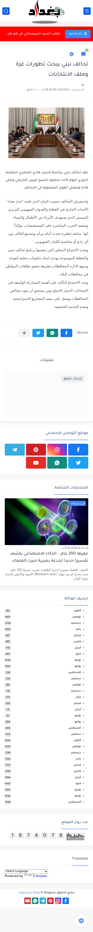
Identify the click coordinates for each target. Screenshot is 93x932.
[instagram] (57, 450)
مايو (78, 654)
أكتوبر (77, 610)
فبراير (77, 635)
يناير (78, 629)
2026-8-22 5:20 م (73, 548)
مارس (77, 641)
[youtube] (36, 463)
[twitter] (78, 463)
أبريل (78, 648)
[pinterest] (36, 450)
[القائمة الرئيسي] (87, 11)
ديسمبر (76, 623)
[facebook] (78, 450)
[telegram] (15, 450)
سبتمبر (76, 678)
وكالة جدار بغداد (29, 892)
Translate (40, 876)
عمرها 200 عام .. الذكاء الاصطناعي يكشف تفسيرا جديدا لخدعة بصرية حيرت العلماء (49, 557)
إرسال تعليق (72, 379)
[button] (66, 333)
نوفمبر (76, 617)
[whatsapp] (57, 463)
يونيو (78, 660)
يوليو (78, 666)
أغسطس (74, 672)
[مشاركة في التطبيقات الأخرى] (24, 333)
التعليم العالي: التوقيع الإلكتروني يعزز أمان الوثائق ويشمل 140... (32, 34)
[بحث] (6, 11)
